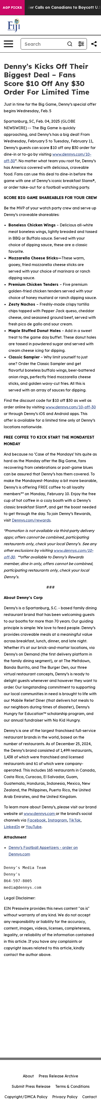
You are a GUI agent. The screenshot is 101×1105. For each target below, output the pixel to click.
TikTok (75, 820)
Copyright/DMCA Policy (25, 1096)
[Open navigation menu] (8, 44)
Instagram (57, 820)
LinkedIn (12, 826)
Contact (89, 1096)
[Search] (69, 43)
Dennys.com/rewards (31, 520)
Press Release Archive (58, 1076)
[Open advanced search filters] (81, 43)
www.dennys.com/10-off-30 (71, 407)
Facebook (36, 820)
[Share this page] (94, 44)
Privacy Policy (65, 1096)
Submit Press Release (31, 1086)
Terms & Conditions (72, 1086)
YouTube (34, 826)
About (28, 1076)
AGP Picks (12, 7)
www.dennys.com (40, 813)
